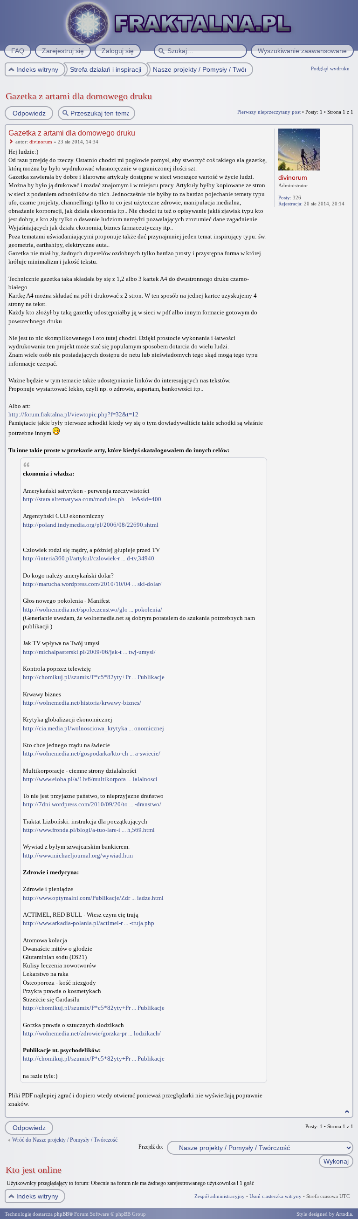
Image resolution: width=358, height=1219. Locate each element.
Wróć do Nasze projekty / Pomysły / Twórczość (64, 1140)
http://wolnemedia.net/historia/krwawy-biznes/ (82, 702)
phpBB (61, 1214)
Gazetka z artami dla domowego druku (79, 96)
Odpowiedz (29, 113)
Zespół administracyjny (219, 1196)
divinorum (40, 141)
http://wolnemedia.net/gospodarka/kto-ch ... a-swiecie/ (91, 753)
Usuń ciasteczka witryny (275, 1196)
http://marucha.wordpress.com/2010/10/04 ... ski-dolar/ (92, 583)
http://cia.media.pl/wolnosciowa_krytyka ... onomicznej (93, 728)
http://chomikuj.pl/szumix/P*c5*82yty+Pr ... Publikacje (94, 677)
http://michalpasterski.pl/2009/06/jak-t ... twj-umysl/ (89, 651)
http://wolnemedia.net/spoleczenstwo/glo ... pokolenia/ (92, 609)
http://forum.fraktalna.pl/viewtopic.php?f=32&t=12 (73, 414)
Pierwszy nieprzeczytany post (269, 112)
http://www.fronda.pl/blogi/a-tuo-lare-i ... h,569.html (89, 829)
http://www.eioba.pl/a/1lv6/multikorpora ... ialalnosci (90, 779)
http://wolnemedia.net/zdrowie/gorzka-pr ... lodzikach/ (92, 1033)
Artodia (344, 1214)
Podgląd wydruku (330, 68)
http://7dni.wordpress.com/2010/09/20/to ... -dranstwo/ (92, 804)
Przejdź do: (150, 1147)
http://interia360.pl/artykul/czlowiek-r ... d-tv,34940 (88, 558)
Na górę (347, 1111)
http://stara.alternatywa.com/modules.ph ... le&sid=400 (92, 499)
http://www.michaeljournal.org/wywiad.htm (78, 855)
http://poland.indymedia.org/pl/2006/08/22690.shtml (90, 524)
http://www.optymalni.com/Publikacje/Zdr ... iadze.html (93, 897)
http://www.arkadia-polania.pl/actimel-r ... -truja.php (88, 922)
